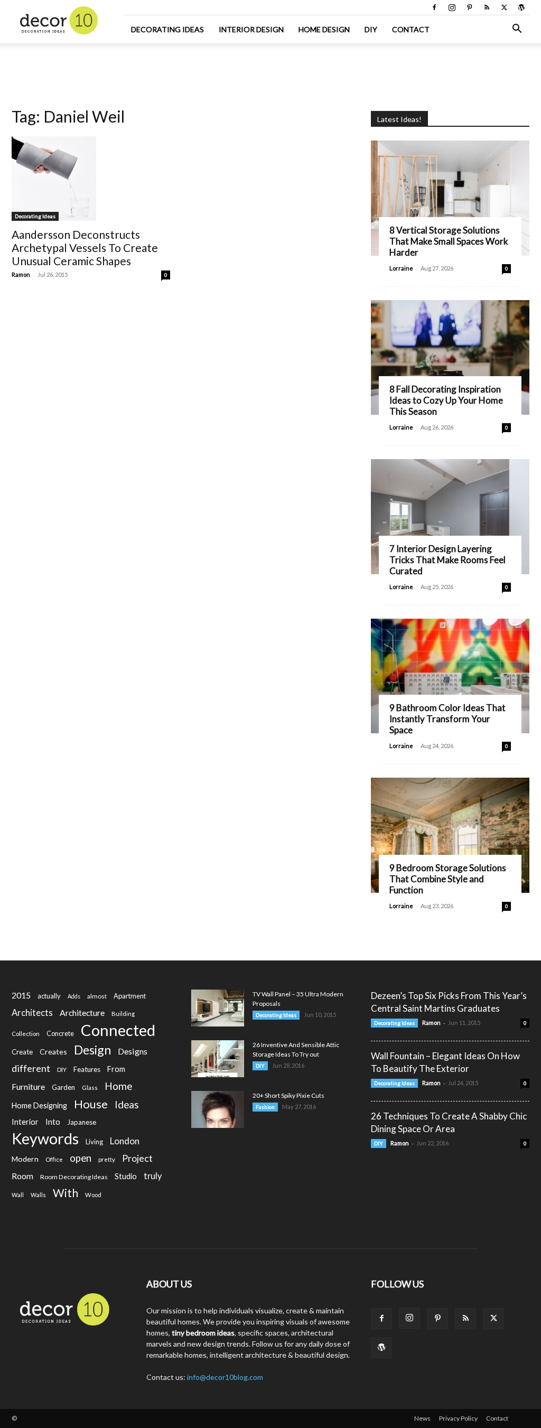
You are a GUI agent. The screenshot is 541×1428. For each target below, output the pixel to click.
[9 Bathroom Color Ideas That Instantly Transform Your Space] (450, 676)
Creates (53, 1051)
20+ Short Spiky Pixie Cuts (288, 1095)
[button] (516, 30)
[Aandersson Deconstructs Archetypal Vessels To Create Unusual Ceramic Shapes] (91, 178)
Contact (411, 29)
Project (137, 1158)
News (422, 1418)
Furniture (28, 1086)
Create (22, 1052)
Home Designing (39, 1105)
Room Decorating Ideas (74, 1177)
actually (49, 996)
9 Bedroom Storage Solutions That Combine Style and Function (447, 878)
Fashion (265, 1107)
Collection (26, 1033)
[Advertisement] (270, 72)
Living (94, 1141)
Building (123, 1013)
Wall (18, 1194)
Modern (25, 1158)
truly (153, 1176)
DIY (371, 29)
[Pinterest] (469, 7)
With (65, 1193)
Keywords (45, 1138)
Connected (118, 1029)
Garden (63, 1087)
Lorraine (401, 268)
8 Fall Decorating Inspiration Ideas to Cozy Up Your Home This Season (446, 400)
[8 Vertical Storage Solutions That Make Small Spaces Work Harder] (450, 198)
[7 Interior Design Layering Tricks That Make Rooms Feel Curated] (450, 516)
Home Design (324, 29)
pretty (106, 1159)
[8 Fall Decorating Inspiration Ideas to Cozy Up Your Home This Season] (450, 357)
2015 (21, 995)
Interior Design (251, 29)
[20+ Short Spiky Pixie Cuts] (217, 1109)
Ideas (127, 1104)
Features (86, 1069)
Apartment (130, 996)
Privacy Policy (458, 1418)
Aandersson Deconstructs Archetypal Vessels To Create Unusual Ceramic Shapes (85, 247)
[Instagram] (452, 7)
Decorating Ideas (167, 29)
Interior (25, 1121)
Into (52, 1121)
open (80, 1158)
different (31, 1068)
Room (22, 1176)
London (124, 1140)
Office (54, 1159)
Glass (90, 1087)
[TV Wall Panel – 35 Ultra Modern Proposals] (217, 1008)
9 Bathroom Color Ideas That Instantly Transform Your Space (447, 718)
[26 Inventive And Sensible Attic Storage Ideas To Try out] (217, 1058)
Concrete (60, 1034)
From (116, 1069)
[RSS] (487, 7)
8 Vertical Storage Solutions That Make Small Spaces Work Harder (448, 241)
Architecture (82, 1012)
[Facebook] (434, 7)
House (91, 1103)
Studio (126, 1176)
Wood (93, 1194)
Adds (74, 996)
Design (92, 1050)
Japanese (81, 1122)
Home (119, 1085)
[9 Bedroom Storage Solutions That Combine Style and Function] (450, 835)
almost (97, 996)
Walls (38, 1194)
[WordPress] (521, 7)
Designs (132, 1051)
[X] (504, 7)
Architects (32, 1012)
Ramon (21, 274)
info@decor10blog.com (225, 1377)
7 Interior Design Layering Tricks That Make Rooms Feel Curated (447, 559)
